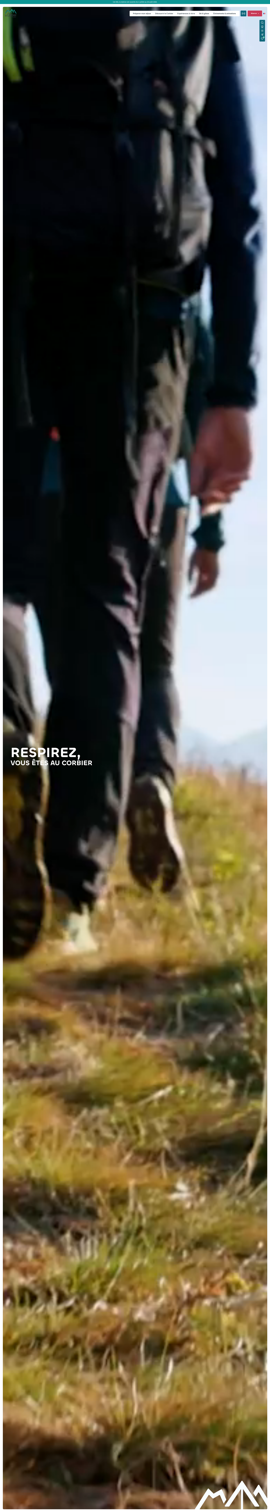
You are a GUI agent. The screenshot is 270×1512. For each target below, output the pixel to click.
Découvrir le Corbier (164, 13)
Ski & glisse (204, 13)
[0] (262, 38)
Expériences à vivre (186, 13)
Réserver (254, 13)
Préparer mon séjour (142, 13)
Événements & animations (224, 13)
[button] (264, 13)
